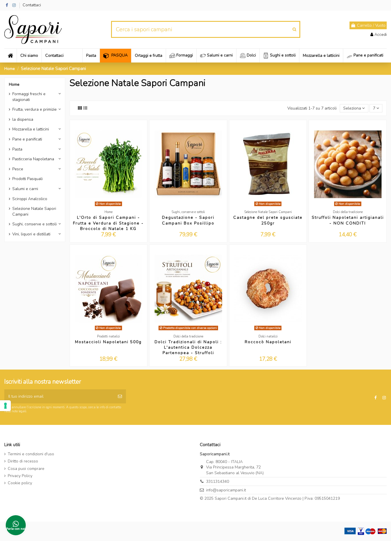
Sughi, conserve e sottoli (34, 224)
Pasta (17, 149)
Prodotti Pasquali (27, 178)
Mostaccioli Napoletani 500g (108, 342)
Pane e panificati (27, 139)
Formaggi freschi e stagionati (29, 96)
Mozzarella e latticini (30, 129)
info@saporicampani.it (226, 490)
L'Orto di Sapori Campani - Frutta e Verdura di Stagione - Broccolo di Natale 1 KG (108, 223)
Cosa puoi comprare (26, 468)
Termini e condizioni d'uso (31, 454)
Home (14, 84)
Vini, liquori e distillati (31, 234)
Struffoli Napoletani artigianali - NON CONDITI (348, 220)
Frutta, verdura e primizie (34, 109)
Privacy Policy (20, 475)
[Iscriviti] (120, 396)
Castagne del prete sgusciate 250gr (268, 220)
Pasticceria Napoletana (33, 159)
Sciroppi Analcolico (29, 199)
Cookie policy (20, 483)
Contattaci (32, 5)
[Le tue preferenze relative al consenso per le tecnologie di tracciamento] (5, 405)
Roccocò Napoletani (268, 342)
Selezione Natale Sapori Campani (34, 211)
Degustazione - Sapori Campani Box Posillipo (188, 220)
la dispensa (22, 119)
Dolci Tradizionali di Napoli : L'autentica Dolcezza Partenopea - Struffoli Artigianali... (188, 350)
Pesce (17, 169)
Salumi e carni (25, 189)
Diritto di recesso (23, 461)
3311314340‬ (217, 481)
